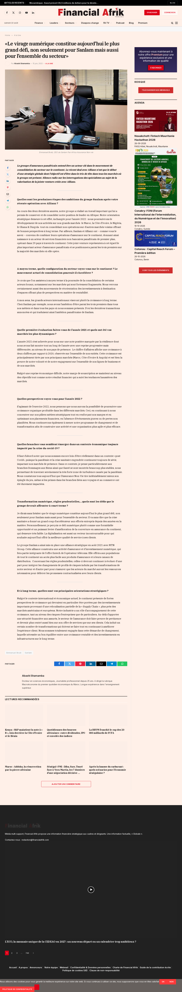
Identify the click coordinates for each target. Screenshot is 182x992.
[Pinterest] (7, 187)
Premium (142, 23)
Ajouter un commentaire (66, 784)
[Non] (36, 987)
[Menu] (176, 23)
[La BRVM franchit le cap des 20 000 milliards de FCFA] (108, 715)
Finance (39, 23)
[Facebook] (7, 168)
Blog (172, 3)
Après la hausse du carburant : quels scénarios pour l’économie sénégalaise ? (107, 769)
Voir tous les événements (155, 270)
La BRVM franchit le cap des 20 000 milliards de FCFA (106, 731)
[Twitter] (7, 174)
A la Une (49, 64)
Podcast (120, 23)
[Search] (172, 23)
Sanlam (28, 653)
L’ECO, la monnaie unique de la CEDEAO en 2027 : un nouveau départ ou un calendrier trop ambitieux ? (70, 941)
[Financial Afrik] (91, 12)
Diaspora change (90, 23)
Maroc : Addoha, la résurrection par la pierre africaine (23, 768)
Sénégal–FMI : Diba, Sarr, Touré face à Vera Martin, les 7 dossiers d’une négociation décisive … (66, 769)
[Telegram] (7, 200)
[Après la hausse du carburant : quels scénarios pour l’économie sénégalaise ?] (108, 752)
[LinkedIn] (7, 181)
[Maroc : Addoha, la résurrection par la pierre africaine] (24, 752)
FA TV (106, 23)
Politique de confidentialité (17, 989)
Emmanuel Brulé (13, 653)
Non (171, 982)
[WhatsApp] (7, 207)
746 (27, 953)
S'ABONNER (152, 12)
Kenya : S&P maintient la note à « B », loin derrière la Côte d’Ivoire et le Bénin (24, 732)
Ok (163, 982)
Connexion (169, 12)
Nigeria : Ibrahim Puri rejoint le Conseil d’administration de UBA (61, 3)
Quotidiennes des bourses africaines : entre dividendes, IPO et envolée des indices (66, 732)
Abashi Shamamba (22, 63)
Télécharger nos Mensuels (156, 90)
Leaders (54, 23)
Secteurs (69, 23)
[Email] (7, 194)
